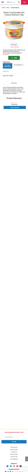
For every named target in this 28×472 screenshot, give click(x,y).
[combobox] (19, 64)
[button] (14, 58)
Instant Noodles (15, 7)
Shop (8, 7)
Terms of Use (14, 456)
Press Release (14, 459)
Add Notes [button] (6, 71)
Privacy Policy (14, 454)
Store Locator (14, 449)
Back (3, 7)
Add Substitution (7, 65)
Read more (6, 54)
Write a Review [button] (15, 47)
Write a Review (14, 107)
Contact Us (14, 452)
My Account (14, 447)
